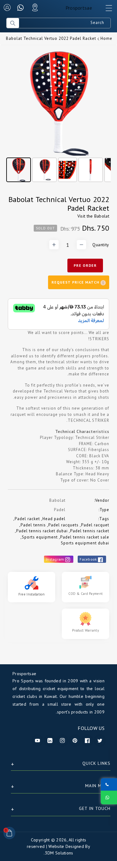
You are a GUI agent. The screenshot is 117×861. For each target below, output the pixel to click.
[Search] (13, 23)
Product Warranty (85, 630)
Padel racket (27, 518)
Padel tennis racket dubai (42, 531)
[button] (106, 9)
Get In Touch (94, 808)
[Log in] (7, 7)
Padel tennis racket (89, 531)
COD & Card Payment (85, 593)
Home (106, 38)
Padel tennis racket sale (84, 537)
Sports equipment (40, 537)
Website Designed (66, 846)
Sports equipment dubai (85, 543)
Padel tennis (33, 525)
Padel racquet (95, 525)
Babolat (101, 216)
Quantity (100, 244)
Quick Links (96, 763)
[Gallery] (58, 117)
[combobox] (64, 23)
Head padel (54, 518)
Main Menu (97, 785)
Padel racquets (63, 525)
